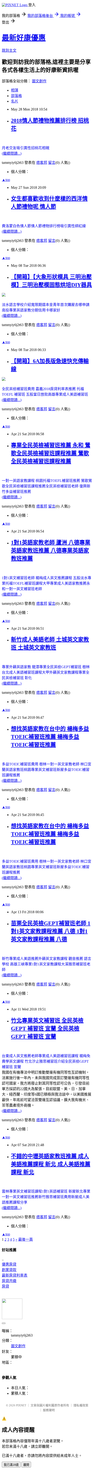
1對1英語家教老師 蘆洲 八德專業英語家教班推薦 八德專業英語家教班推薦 (50, 551)
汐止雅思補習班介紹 (48, 1061)
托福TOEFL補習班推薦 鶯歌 (65, 481)
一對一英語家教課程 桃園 (22, 481)
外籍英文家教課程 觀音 (57, 959)
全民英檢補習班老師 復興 (66, 486)
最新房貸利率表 (14, 1275)
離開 (26, 1465)
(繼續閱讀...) (11, 153)
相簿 (14, 90)
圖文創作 (39, 81)
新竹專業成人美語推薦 (20, 959)
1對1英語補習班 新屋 (59, 1191)
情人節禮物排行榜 (45, 226)
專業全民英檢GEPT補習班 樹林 (64, 667)
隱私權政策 (80, 1405)
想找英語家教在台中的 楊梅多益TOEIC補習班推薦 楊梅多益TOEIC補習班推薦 (50, 737)
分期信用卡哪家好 (45, 310)
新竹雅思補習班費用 (54, 1197)
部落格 (16, 96)
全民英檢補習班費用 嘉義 (22, 389)
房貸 (5, 1286)
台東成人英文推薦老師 (20, 1056)
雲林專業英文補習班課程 (22, 1191)
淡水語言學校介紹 (16, 305)
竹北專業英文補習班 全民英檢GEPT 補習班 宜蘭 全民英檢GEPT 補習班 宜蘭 (47, 1029)
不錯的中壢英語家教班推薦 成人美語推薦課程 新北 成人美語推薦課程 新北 (50, 1164)
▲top (6, 180)
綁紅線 (80, 226)
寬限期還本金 (42, 305)
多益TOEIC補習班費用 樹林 (24, 764)
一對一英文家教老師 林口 (67, 764)
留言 (51, 163)
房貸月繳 (9, 1281)
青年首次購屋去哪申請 (71, 305)
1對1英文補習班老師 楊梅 (22, 578)
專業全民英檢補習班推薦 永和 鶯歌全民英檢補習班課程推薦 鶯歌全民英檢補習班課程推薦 (50, 453)
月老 (5, 148)
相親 (45, 148)
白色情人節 (22, 226)
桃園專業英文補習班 (40, 770)
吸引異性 (23, 148)
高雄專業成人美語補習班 (68, 394)
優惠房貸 (9, 1264)
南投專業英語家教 (16, 310)
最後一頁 (25, 1239)
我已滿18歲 (11, 1465)
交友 (12, 148)
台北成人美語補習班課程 (22, 672)
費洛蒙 (7, 226)
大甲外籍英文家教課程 (60, 672)
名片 (14, 101)
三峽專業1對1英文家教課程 (39, 964)
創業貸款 (9, 1270)
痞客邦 (41, 163)
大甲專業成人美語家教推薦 (64, 583)
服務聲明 (49, 1410)
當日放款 (40, 394)
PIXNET (21, 1405)
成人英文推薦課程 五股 (61, 578)
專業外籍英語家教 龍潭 (20, 667)
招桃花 (36, 148)
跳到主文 (9, 50)
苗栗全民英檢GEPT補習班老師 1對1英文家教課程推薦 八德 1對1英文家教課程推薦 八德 (50, 931)
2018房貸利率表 (55, 389)
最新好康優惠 (24, 38)
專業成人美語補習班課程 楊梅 (62, 1056)
